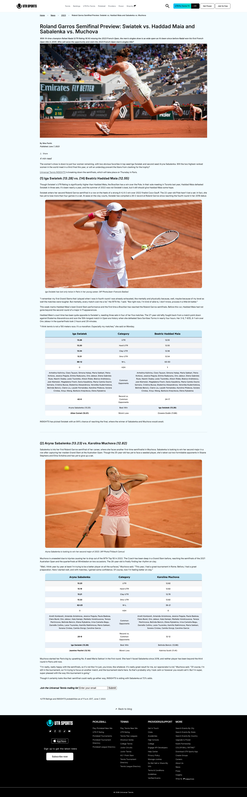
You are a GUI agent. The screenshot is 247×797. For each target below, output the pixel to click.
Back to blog (125, 709)
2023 (63, 15)
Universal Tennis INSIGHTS (53, 172)
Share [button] (45, 153)
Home (42, 15)
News (53, 15)
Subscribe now (60, 756)
